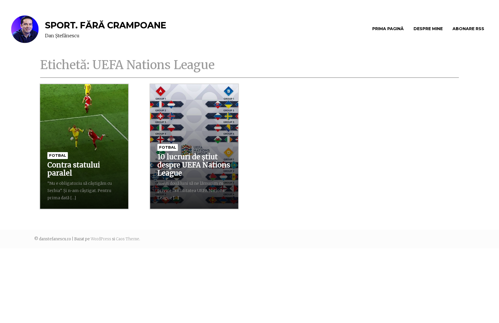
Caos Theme (127, 239)
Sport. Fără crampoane (105, 25)
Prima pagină (388, 28)
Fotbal (57, 155)
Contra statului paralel (73, 169)
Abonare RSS (468, 28)
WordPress (101, 239)
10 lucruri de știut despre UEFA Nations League (193, 165)
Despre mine (428, 28)
